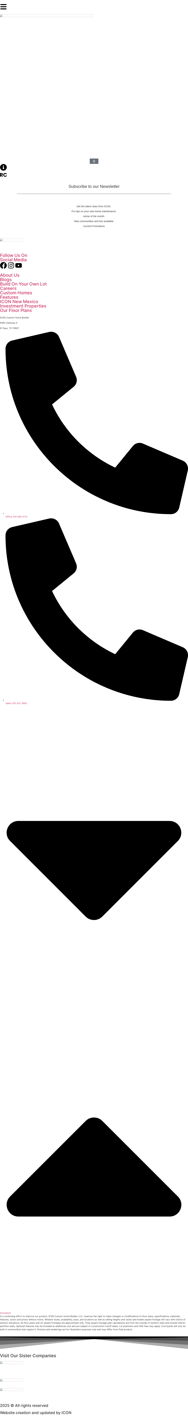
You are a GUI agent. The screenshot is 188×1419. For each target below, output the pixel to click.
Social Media (13, 259)
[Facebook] (3, 265)
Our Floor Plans (16, 310)
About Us (9, 275)
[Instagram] (11, 265)
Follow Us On (13, 255)
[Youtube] (18, 265)
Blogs (6, 279)
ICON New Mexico (19, 301)
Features (9, 297)
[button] (94, 1011)
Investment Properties (23, 306)
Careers (8, 288)
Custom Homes (16, 292)
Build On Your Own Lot (23, 284)
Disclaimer (5, 1313)
